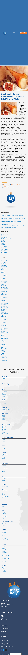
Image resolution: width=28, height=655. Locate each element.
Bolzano (4, 523)
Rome (3, 448)
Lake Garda (4, 531)
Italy (2, 615)
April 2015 (3, 323)
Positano (4, 419)
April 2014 (3, 334)
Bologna (4, 426)
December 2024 (4, 276)
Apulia (4, 389)
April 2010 (3, 353)
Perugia (4, 570)
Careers (3, 607)
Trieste (3, 441)
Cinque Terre (5, 454)
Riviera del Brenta (6, 540)
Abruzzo (4, 376)
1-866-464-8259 (5, 640)
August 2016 (4, 316)
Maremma (4, 552)
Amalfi (3, 418)
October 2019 (4, 297)
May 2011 (3, 350)
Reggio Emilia (5, 433)
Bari (3, 393)
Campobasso (5, 486)
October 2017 (4, 309)
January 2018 (4, 306)
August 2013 (4, 340)
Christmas (5, 246)
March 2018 (3, 304)
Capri (3, 415)
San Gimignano (5, 558)
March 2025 (3, 272)
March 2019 (3, 300)
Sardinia (4, 504)
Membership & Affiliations (7, 604)
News (2, 240)
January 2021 (4, 287)
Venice (3, 535)
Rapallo (4, 458)
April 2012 (3, 347)
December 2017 (4, 307)
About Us (3, 603)
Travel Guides (4, 250)
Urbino (3, 480)
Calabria (4, 407)
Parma (3, 431)
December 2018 (4, 303)
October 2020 (4, 291)
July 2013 (3, 341)
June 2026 (3, 262)
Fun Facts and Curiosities (6, 238)
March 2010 (3, 354)
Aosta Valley (5, 384)
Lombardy (5, 463)
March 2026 (3, 265)
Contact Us (3, 631)
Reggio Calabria (6, 409)
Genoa (3, 455)
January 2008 (4, 360)
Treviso (3, 534)
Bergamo (4, 465)
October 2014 (4, 331)
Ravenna (4, 432)
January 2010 (4, 357)
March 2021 (3, 285)
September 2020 (4, 293)
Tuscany (4, 544)
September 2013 (4, 338)
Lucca (3, 551)
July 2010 (3, 351)
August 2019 (4, 298)
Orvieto (4, 573)
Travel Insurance (5, 628)
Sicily (3, 510)
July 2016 (3, 318)
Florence (4, 549)
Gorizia (3, 439)
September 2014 (4, 332)
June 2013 (3, 342)
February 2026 (4, 266)
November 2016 (4, 313)
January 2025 (4, 275)
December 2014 (4, 328)
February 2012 (4, 348)
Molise (4, 484)
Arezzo (3, 546)
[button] (14, 33)
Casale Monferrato (6, 495)
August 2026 (4, 260)
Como (3, 467)
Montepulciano (5, 555)
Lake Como (4, 468)
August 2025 (4, 268)
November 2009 (4, 359)
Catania (4, 513)
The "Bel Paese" (4, 247)
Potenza (4, 403)
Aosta (3, 386)
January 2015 (4, 326)
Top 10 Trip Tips (4, 249)
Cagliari (4, 506)
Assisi (3, 567)
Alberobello (5, 391)
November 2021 (4, 281)
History (2, 618)
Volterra (4, 561)
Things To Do (4, 621)
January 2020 (4, 296)
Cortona (4, 548)
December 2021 (4, 279)
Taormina (4, 516)
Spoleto (4, 571)
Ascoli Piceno (5, 478)
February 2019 (4, 301)
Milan (3, 471)
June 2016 (3, 319)
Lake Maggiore (5, 496)
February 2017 (4, 312)
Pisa (3, 557)
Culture (2, 235)
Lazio (3, 445)
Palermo (4, 515)
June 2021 (3, 282)
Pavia (3, 473)
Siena (3, 560)
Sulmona (4, 380)
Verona (3, 537)
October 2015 (4, 322)
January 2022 (4, 278)
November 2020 (4, 290)
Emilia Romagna (6, 424)
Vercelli (4, 499)
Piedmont (4, 490)
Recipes (3, 244)
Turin (3, 497)
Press (2, 243)
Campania (5, 413)
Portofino (4, 457)
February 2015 (4, 325)
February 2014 (4, 337)
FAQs (2, 630)
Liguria (4, 452)
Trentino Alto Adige (7, 521)
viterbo (2, 253)
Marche (4, 477)
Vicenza (4, 538)
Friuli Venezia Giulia (7, 437)
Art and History (4, 234)
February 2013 (4, 345)
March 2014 (3, 335)
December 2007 (4, 362)
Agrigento (4, 512)
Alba (3, 492)
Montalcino (4, 554)
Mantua (4, 470)
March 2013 (3, 344)
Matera (3, 402)
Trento (3, 525)
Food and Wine (7, 187)
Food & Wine (4, 619)
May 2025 (3, 269)
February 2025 (4, 274)
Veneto (4, 529)
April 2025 (3, 271)
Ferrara (4, 428)
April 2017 (3, 310)
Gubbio (4, 568)
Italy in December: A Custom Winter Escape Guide (11, 221)
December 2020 (4, 288)
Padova (4, 532)
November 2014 (4, 329)
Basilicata (4, 400)
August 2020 (4, 294)
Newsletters (14, 187)
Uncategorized (4, 252)
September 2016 (4, 315)
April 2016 (3, 320)
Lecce (3, 396)
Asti (3, 493)
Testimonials (4, 606)
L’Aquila (4, 378)
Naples (3, 416)
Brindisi (4, 394)
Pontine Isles (5, 447)
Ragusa (3, 518)
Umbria (4, 565)
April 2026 (3, 263)
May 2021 (3, 284)
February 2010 (4, 356)
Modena (4, 429)
